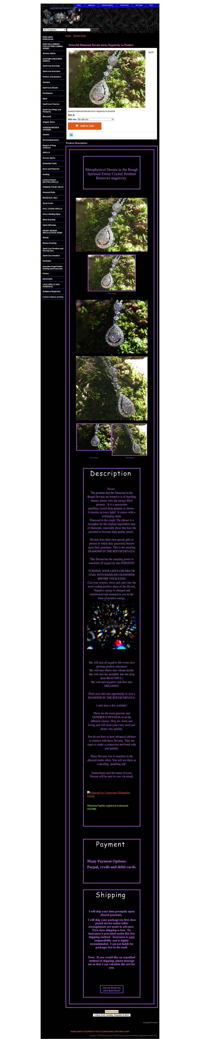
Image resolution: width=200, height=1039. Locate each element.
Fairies (46, 273)
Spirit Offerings (49, 225)
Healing (46, 174)
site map (139, 5)
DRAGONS (47, 279)
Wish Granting (49, 220)
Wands (46, 238)
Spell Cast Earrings (51, 66)
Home (68, 36)
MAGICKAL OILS (50, 198)
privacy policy (107, 5)
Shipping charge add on (53, 187)
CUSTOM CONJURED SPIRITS (52, 60)
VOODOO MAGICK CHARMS (51, 128)
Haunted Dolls (49, 192)
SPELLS (46, 152)
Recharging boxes (51, 140)
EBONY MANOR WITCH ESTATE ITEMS (52, 232)
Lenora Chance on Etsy (53, 297)
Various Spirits (49, 53)
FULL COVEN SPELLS (52, 209)
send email (124, 5)
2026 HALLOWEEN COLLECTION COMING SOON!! (53, 46)
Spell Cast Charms (51, 104)
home (79, 5)
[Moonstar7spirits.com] (80, 17)
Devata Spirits (79, 36)
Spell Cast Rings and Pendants (52, 111)
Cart (151, 5)
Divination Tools (50, 163)
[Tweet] (71, 136)
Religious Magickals (51, 291)
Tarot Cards (48, 203)
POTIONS (47, 261)
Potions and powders (52, 77)
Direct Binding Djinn (51, 214)
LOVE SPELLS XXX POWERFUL (51, 285)
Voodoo (46, 135)
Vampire (46, 82)
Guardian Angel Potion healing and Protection (52, 267)
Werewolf (47, 117)
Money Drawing (49, 243)
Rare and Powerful (51, 169)
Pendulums (48, 93)
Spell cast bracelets (51, 71)
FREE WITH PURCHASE (48, 38)
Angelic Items (49, 122)
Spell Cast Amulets (51, 256)
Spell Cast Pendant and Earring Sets (53, 249)
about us (91, 5)
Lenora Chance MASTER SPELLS (50, 181)
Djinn (45, 99)
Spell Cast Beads (50, 88)
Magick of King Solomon (49, 146)
